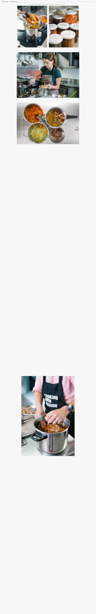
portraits (72, 1)
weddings (85, 1)
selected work (66, 1)
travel (76, 1)
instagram (80, 1)
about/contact (91, 1)
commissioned (59, 1)
